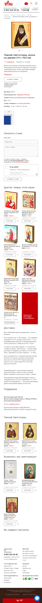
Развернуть (8, 74)
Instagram (7, 580)
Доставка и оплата (28, 553)
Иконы (13, 15)
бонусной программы (21, 162)
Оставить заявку (12, 79)
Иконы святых (21, 15)
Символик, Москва (23, 95)
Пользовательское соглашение (21, 591)
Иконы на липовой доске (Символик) (21, 97)
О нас (24, 560)
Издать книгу (8, 566)
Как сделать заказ (28, 551)
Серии (24, 570)
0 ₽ (26, 3)
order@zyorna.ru (14, 404)
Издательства (27, 568)
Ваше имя (7, 137)
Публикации (26, 572)
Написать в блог (8, 570)
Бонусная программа (10, 572)
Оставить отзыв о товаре (11, 568)
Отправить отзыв (13, 179)
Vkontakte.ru (7, 582)
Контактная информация (30, 555)
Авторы (25, 566)
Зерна (8, 3)
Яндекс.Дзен (7, 578)
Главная (6, 15)
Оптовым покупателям (29, 558)
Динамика (16, 594)
